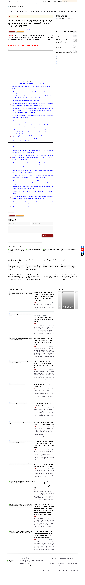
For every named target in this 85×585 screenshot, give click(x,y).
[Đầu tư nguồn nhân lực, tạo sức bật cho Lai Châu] (51, 253)
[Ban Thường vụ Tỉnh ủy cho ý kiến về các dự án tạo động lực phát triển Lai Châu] (51, 269)
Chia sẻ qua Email (20, 31)
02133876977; (27, 563)
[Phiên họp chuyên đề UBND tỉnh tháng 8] (34, 253)
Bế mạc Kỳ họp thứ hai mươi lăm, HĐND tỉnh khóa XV (23, 45)
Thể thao (43, 12)
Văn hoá (27, 12)
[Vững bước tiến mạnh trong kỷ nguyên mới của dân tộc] (21, 470)
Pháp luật (70, 12)
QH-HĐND (16, 16)
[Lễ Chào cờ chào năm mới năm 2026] (66, 24)
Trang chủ (10, 12)
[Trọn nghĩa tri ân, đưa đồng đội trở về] (69, 253)
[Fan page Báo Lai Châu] (82, 247)
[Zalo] (82, 252)
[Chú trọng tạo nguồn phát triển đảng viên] (21, 409)
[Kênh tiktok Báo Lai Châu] (82, 254)
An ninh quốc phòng (62, 12)
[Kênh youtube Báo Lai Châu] (82, 249)
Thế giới (37, 12)
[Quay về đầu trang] (82, 582)
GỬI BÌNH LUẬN (48, 235)
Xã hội (21, 12)
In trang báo (12, 31)
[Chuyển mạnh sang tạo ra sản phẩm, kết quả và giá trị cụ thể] (21, 320)
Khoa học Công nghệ (51, 12)
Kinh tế (32, 12)
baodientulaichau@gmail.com (28, 565)
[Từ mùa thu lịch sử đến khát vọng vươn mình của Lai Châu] (21, 428)
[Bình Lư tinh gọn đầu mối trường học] (21, 390)
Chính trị (16, 12)
